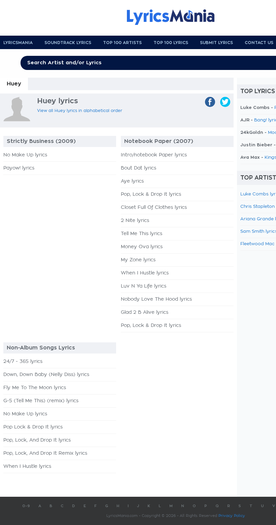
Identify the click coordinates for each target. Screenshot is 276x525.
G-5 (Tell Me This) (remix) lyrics (40, 401)
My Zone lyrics (138, 260)
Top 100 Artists (122, 43)
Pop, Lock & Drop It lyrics (151, 194)
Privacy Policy (231, 516)
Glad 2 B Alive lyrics (144, 312)
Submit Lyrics (216, 43)
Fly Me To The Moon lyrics (34, 387)
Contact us (259, 43)
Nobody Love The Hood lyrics (156, 299)
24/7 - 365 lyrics (22, 361)
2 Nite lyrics (135, 220)
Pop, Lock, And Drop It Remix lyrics (45, 453)
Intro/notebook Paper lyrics (154, 155)
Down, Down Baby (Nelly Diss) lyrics (46, 374)
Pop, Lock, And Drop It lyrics (37, 440)
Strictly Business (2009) (41, 141)
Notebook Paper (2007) (158, 141)
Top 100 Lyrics (170, 43)
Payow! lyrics (18, 168)
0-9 (26, 506)
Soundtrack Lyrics (67, 43)
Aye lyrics (132, 181)
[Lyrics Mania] (176, 17)
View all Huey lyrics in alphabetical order (79, 111)
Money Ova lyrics (142, 247)
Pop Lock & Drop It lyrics (33, 427)
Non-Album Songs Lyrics (41, 347)
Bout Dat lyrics (138, 168)
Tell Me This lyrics (141, 233)
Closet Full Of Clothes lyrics (154, 207)
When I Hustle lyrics (145, 273)
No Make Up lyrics (25, 155)
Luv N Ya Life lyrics (143, 286)
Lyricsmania (18, 43)
